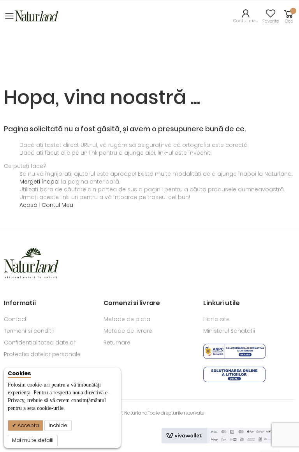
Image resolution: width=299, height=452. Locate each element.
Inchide (58, 425)
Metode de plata (127, 319)
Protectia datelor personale (42, 354)
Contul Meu (57, 205)
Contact (15, 319)
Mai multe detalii (32, 440)
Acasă (29, 205)
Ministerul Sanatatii (229, 331)
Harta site (216, 319)
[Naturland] (36, 16)
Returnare (117, 342)
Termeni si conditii (29, 331)
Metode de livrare (128, 331)
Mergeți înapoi (39, 181)
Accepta (27, 425)
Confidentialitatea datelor (40, 342)
